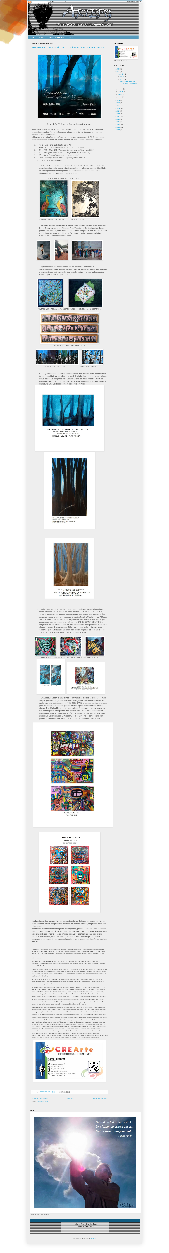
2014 (118, 124)
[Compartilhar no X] (65, 1092)
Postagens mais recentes (40, 1098)
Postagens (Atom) (42, 1101)
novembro (121, 74)
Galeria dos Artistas (56, 37)
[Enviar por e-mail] (60, 1092)
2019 (118, 111)
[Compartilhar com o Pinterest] (69, 1092)
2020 (118, 108)
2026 (118, 69)
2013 (118, 127)
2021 (118, 105)
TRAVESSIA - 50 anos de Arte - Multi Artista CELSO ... (128, 83)
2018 (118, 114)
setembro (121, 91)
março (120, 97)
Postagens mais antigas (99, 1098)
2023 (118, 100)
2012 (118, 130)
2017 (118, 116)
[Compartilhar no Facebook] (67, 1092)
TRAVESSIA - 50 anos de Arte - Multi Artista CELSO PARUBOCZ (68, 47)
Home (32, 37)
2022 (118, 103)
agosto (120, 94)
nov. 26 (122, 76)
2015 (118, 122)
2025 (118, 72)
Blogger (93, 1238)
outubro (120, 89)
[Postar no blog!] (62, 1092)
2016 (118, 119)
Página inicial (70, 1098)
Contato (71, 37)
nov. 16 (122, 79)
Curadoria (41, 37)
